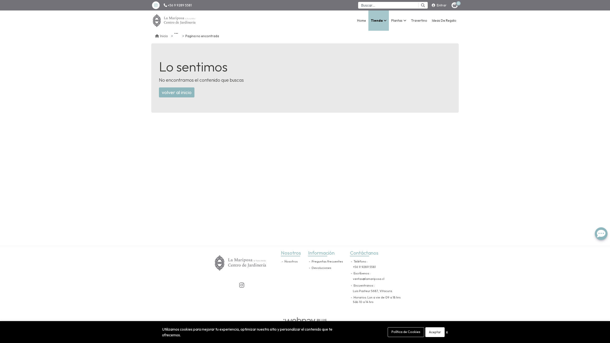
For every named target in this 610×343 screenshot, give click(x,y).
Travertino (419, 20)
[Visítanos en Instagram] (242, 285)
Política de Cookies (405, 332)
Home (361, 20)
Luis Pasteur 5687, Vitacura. (373, 291)
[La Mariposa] (175, 20)
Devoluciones (321, 268)
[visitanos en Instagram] (156, 5)
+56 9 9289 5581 (179, 5)
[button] (378, 20)
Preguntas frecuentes (327, 261)
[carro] (455, 5)
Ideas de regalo (444, 20)
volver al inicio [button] (177, 92)
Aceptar (435, 332)
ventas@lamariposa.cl (368, 279)
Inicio (164, 36)
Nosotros (291, 261)
